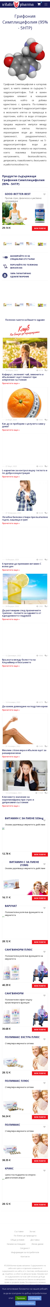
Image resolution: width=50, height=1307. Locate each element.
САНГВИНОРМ (14, 993)
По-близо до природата (25, 1235)
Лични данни (37, 1244)
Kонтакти (25, 1256)
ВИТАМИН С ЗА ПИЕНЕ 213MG (24, 863)
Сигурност (25, 1248)
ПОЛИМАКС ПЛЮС (17, 1080)
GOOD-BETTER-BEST (18, 194)
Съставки (18, 1231)
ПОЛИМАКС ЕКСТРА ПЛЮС (22, 1037)
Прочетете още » (11, 383)
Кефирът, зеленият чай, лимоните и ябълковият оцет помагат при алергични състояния (22, 377)
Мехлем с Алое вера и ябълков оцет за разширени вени (24, 751)
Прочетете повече (25, 1303)
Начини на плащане (16, 1244)
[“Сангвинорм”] (19, 243)
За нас (33, 1231)
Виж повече (40, 228)
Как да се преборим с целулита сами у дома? (23, 425)
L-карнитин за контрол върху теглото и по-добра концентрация (24, 472)
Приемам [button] (21, 1298)
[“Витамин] (7, 243)
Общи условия (17, 1239)
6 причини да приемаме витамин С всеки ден (21, 565)
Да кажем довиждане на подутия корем (25, 706)
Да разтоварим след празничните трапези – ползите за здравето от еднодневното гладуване (21, 613)
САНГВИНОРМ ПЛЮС (18, 949)
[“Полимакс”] (30, 243)
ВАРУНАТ (11, 906)
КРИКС (9, 1168)
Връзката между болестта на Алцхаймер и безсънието (19, 661)
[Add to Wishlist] (44, 194)
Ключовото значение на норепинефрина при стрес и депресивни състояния (18, 799)
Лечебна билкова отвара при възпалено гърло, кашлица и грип (25, 518)
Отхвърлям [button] (35, 1298)
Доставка (34, 1239)
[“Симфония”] (42, 244)
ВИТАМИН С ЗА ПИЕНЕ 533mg (24, 818)
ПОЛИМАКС (12, 1124)
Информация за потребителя (25, 1252)
